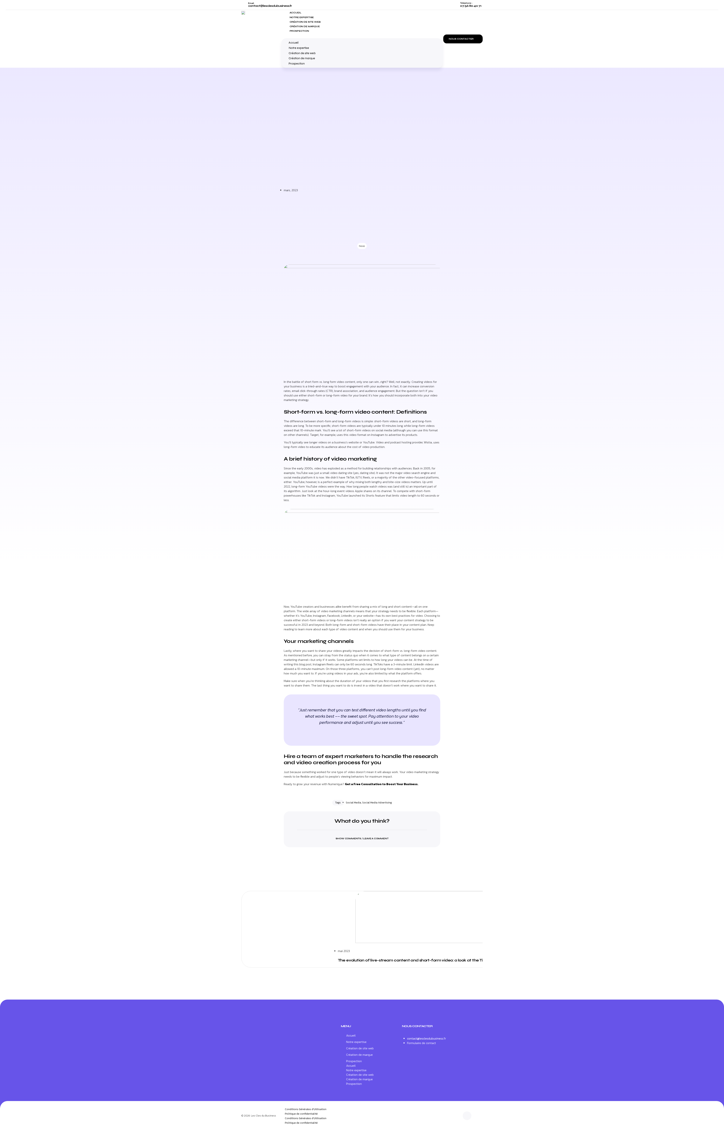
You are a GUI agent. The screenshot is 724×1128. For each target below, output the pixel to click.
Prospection (299, 31)
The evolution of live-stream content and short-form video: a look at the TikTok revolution (425, 960)
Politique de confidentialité (301, 1114)
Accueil (295, 12)
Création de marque (305, 26)
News (362, 246)
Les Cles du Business (263, 1116)
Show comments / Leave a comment (362, 838)
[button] (361, 35)
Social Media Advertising (377, 803)
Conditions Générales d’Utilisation (305, 1109)
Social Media (353, 803)
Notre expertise (302, 17)
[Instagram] (467, 1115)
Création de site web (305, 22)
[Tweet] (362, 731)
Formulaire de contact (421, 1043)
